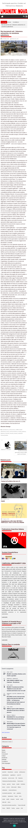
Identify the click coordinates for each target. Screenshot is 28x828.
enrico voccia (11, 778)
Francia (4, 784)
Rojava (16, 796)
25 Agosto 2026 (5, 479)
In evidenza (5, 761)
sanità (7, 799)
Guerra (7, 431)
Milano (19, 787)
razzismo (4, 796)
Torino (3, 808)
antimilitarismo (5, 429)
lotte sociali (13, 787)
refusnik (11, 433)
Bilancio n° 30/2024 (6, 449)
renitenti (15, 433)
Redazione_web (15, 38)
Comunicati (5, 754)
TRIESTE (8, 808)
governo (9, 784)
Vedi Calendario (6, 732)
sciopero (12, 799)
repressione (10, 796)
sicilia (21, 799)
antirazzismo (12, 429)
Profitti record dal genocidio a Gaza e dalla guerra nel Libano (21, 452)
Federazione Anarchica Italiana (9, 781)
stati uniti (4, 802)
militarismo (4, 790)
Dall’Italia (4, 759)
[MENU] (26, 16)
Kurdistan (23, 784)
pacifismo (24, 431)
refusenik (7, 433)
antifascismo (22, 772)
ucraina (17, 808)
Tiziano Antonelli (21, 805)
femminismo (20, 781)
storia (9, 802)
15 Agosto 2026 (5, 519)
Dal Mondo (4, 757)
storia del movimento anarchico (9, 805)
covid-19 (19, 775)
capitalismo (13, 775)
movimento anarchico (7, 793)
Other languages (6, 763)
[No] (26, 822)
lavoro (3, 787)
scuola (17, 799)
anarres (16, 772)
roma (20, 796)
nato (14, 793)
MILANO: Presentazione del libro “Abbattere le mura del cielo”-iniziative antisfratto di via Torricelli (16, 688)
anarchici (4, 772)
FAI (16, 778)
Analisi (3, 750)
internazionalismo (14, 431)
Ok (14, 825)
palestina (3, 433)
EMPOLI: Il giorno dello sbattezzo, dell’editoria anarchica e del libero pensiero (15, 710)
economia (4, 778)
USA (22, 808)
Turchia (13, 808)
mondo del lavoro (13, 790)
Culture (4, 756)
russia (3, 799)
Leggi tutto (4, 617)
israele (19, 431)
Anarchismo (10, 772)
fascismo (20, 778)
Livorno (8, 787)
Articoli (3, 752)
